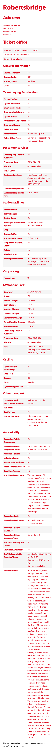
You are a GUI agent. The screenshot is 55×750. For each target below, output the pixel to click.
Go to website (34, 166)
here (36, 425)
